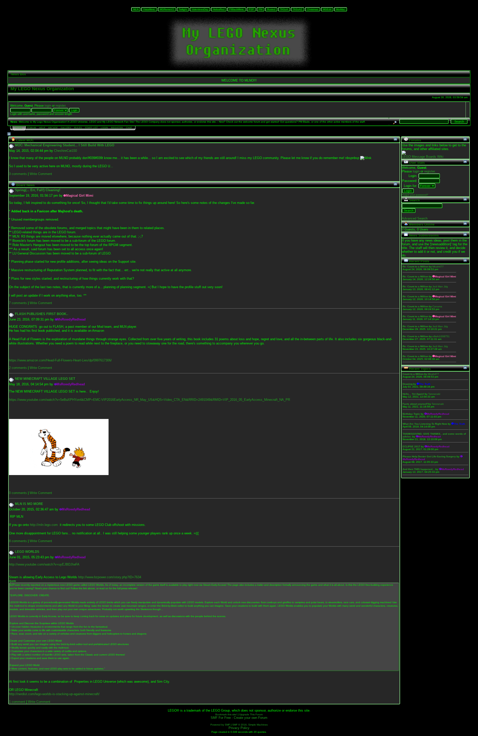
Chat (129, 128)
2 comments (18, 368)
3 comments (18, 174)
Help (42, 128)
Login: (413, 176)
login (48, 105)
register (60, 105)
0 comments (18, 493)
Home (18, 128)
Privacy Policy (239, 728)
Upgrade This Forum (251, 714)
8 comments (18, 541)
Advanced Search (414, 218)
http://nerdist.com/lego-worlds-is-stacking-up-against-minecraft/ (54, 694)
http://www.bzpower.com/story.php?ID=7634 (109, 577)
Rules (78, 128)
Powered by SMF (220, 724)
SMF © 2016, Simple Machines (250, 724)
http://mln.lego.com (44, 525)
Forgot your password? (415, 194)
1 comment (17, 702)
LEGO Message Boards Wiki (422, 157)
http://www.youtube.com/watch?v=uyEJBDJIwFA (44, 564)
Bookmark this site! (226, 714)
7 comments (18, 303)
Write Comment (41, 174)
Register (117, 128)
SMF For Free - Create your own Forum (239, 718)
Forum (31, 128)
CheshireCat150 (65, 151)
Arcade (53, 128)
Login (104, 128)
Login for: (410, 186)
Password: (409, 181)
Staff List (91, 128)
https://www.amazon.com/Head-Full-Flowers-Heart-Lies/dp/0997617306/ (60, 360)
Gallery (66, 128)
